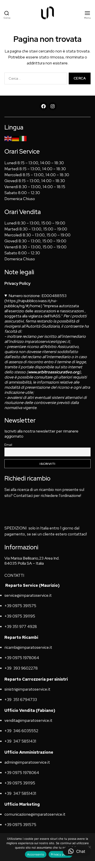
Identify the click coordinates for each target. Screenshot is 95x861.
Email (8, 445)
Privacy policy (60, 854)
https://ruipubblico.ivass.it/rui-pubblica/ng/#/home (30, 303)
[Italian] (23, 138)
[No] (89, 847)
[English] (8, 138)
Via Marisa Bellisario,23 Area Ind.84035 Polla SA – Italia (31, 561)
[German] (15, 138)
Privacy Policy (17, 283)
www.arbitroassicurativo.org (53, 372)
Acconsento (35, 854)
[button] (77, 851)
